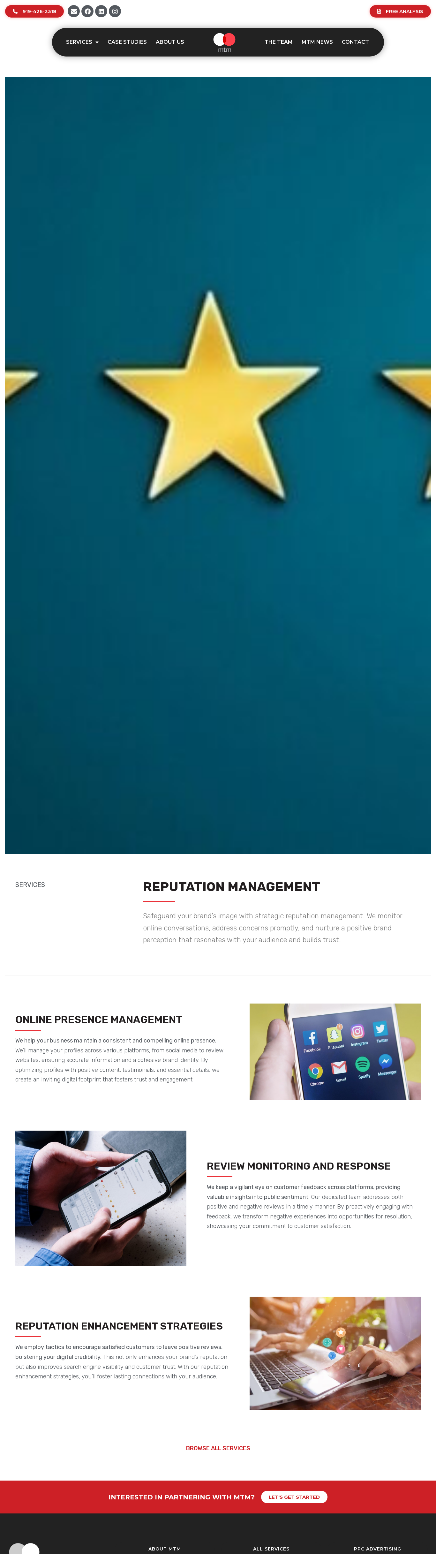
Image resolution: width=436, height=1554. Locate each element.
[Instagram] (115, 11)
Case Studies (127, 42)
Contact (355, 42)
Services (79, 42)
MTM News (317, 42)
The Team (279, 42)
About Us (170, 42)
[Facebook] (87, 11)
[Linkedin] (101, 11)
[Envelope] (74, 11)
